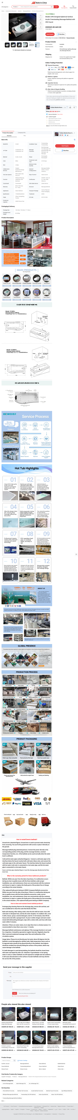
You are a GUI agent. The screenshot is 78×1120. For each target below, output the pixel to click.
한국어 (60, 1109)
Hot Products (6, 1106)
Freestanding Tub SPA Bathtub (28, 1094)
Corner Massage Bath (8, 1083)
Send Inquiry (50, 34)
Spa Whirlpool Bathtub (66, 1090)
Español (17, 1109)
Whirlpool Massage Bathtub (37, 11)
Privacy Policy (62, 1114)
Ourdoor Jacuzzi (5, 1063)
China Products (14, 1106)
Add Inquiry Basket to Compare (22, 50)
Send (14, 993)
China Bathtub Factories (8, 1090)
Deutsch (45, 1109)
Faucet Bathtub (5, 1066)
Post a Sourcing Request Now (20, 996)
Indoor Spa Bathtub (43, 1094)
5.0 (61, 135)
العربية (56, 1109)
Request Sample (71, 37)
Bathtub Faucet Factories (52, 1090)
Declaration (54, 1114)
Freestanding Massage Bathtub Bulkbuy (12, 1098)
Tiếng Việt (37, 1110)
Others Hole (60, 1069)
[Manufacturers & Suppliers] (39, 2)
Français (28, 1109)
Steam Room (61, 1066)
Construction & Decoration (11, 11)
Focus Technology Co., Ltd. (29, 1114)
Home (3, 11)
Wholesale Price (46, 1106)
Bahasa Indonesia (44, 1110)
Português (22, 1109)
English (12, 1109)
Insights (42, 1107)
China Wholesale (37, 1106)
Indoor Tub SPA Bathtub (57, 1094)
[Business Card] (74, 139)
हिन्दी (68, 1109)
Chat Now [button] (62, 34)
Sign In (47, 125)
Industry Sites (53, 1106)
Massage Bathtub (26, 11)
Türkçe (31, 1110)
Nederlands (50, 1109)
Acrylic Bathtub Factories (37, 1090)
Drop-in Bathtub (43, 1066)
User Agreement (47, 1114)
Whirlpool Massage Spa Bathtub (10, 1094)
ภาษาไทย (73, 1109)
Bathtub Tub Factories (22, 1090)
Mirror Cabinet (42, 1069)
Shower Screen (23, 1069)
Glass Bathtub (42, 1063)
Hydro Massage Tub (21, 1083)
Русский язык (34, 1109)
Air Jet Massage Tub (33, 1083)
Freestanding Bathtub (25, 1066)
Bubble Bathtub (61, 1063)
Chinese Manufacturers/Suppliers (25, 1106)
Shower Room (5, 1069)
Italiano (40, 1109)
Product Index (70, 1106)
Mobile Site (36, 1107)
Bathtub (19, 11)
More (3, 1101)
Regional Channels (62, 1106)
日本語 (64, 1109)
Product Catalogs (23, 1060)
